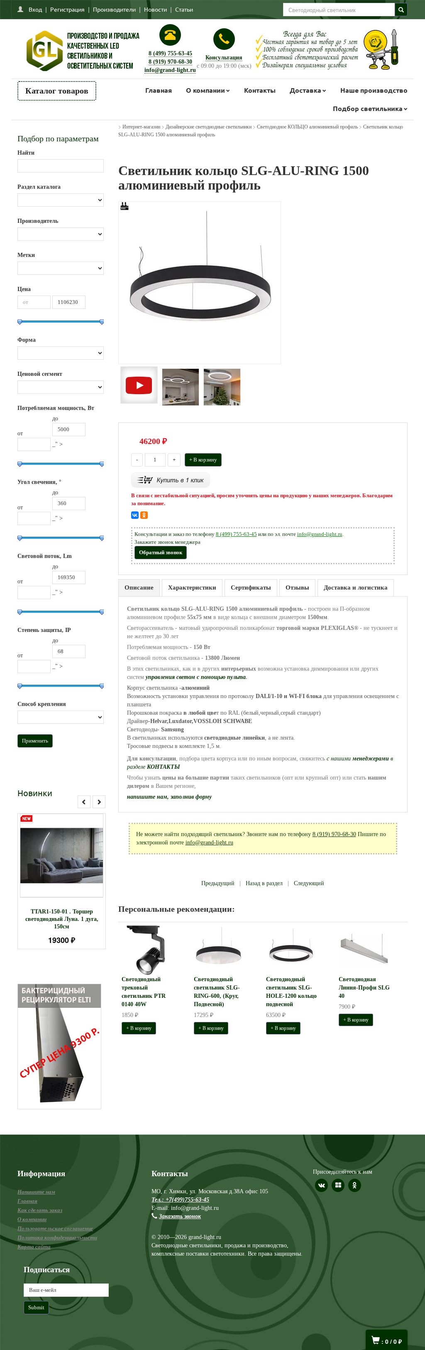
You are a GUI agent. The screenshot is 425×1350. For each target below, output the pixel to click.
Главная (158, 90)
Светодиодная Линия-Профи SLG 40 (364, 987)
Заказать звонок (180, 1216)
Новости (155, 9)
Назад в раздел (264, 883)
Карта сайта (34, 1247)
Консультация (223, 57)
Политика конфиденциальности (57, 1237)
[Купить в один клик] (170, 479)
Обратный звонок (160, 552)
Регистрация (67, 9)
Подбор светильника (368, 108)
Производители (114, 9)
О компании (205, 90)
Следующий (309, 883)
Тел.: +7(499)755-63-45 (180, 1200)
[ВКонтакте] (135, 515)
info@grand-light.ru (170, 70)
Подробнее (72, 862)
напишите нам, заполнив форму (169, 797)
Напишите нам (36, 1192)
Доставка (305, 90)
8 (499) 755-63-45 (170, 53)
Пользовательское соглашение (55, 1228)
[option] (61, 881)
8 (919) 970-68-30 (170, 62)
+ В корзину (203, 460)
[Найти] (401, 9)
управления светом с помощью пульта (196, 677)
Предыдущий (217, 883)
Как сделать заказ (39, 1210)
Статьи (184, 9)
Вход (35, 9)
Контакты (260, 90)
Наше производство (374, 90)
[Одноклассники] (144, 515)
